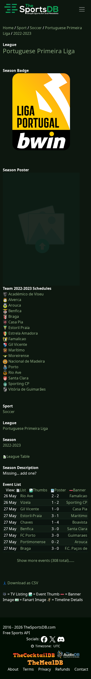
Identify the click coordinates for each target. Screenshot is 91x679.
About (13, 669)
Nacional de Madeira (26, 361)
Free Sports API (16, 632)
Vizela (25, 502)
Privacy (44, 669)
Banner (79, 490)
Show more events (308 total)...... (45, 560)
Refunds (62, 669)
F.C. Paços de (76, 548)
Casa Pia (15, 322)
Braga (13, 316)
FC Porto (27, 535)
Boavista (79, 522)
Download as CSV (22, 582)
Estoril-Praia (31, 516)
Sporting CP (18, 383)
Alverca (14, 299)
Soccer (36, 27)
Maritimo (79, 516)
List (23, 490)
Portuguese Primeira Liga (39, 51)
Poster (60, 490)
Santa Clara (18, 378)
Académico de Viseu (26, 294)
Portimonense (33, 542)
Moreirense (18, 355)
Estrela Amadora (23, 333)
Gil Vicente (17, 344)
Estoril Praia (19, 327)
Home (8, 27)
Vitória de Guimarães (27, 389)
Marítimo (16, 350)
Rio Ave (14, 372)
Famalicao (17, 338)
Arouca (14, 305)
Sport (22, 27)
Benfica (14, 310)
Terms (28, 669)
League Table (18, 456)
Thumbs (40, 490)
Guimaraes (77, 535)
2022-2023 (22, 33)
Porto (13, 366)
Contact (81, 669)
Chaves (26, 522)
